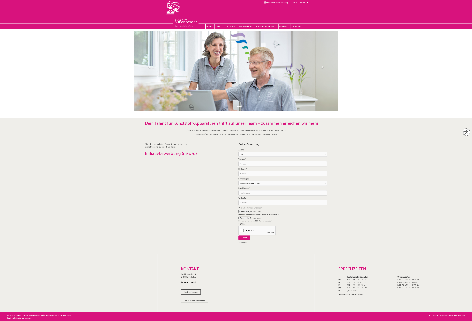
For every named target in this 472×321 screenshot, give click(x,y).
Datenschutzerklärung (448, 315)
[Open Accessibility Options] (466, 132)
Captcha (241, 224)
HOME (209, 26)
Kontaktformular (191, 292)
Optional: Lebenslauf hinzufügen (250, 208)
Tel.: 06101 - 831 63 (188, 282)
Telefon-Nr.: (242, 198)
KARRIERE (283, 26)
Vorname (242, 159)
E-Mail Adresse (244, 188)
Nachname (242, 169)
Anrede (241, 150)
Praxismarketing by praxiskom (19, 318)
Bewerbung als (243, 179)
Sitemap (461, 315)
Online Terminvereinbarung (277, 2)
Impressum (433, 315)
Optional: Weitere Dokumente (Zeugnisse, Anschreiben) (258, 214)
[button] (149, 71)
